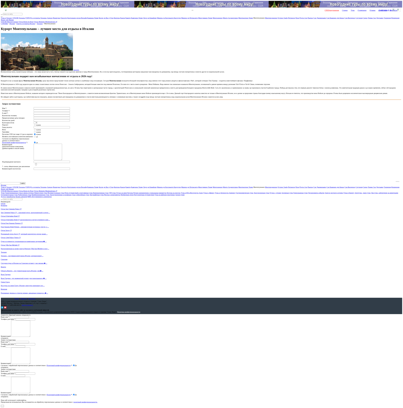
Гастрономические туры (244, 193)
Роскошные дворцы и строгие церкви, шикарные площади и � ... (24, 293)
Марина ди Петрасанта (189, 18)
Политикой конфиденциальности (14, 142)
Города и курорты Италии (25, 24)
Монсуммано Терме (205, 18)
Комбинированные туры (40, 195)
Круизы (130, 193)
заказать (76, 70)
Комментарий (6, 336)
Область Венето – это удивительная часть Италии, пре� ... (22, 271)
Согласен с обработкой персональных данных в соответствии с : (36, 365)
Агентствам (383, 10)
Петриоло (291, 18)
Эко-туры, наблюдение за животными (384, 193)
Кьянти (128, 18)
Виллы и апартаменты (112, 195)
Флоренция (395, 18)
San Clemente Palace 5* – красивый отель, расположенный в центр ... (25, 212)
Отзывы (372, 10)
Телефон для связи (8, 319)
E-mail (3, 346)
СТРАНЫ (4, 24)
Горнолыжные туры (300, 193)
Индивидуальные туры (56, 193)
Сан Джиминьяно (319, 18)
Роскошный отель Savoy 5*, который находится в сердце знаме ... (24, 234)
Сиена (365, 18)
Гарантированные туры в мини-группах (19, 193)
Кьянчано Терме (137, 18)
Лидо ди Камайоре (150, 18)
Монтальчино (217, 18)
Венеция (4, 289)
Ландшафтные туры (97, 195)
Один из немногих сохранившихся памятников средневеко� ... (24, 241)
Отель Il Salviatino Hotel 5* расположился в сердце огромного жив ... (25, 220)
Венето (3, 267)
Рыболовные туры (24, 195)
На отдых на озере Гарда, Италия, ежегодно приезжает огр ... (23, 286)
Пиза (297, 18)
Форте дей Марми (7, 20)
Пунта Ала (303, 18)
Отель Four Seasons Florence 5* (12, 223)
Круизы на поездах (174, 193)
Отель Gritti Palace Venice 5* (11, 237)
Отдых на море (121, 193)
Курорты (4, 205)
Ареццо (50, 18)
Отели (3, 203)
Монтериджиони (271, 18)
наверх (397, 181)
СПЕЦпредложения (332, 10)
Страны (345, 10)
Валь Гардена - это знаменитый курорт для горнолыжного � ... (23, 278)
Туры (353, 10)
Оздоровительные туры (9, 195)
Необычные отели (127, 195)
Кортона (117, 18)
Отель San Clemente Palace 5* (11, 209)
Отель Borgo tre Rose (26, 22)
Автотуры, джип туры (363, 193)
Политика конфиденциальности (128, 312)
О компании (362, 10)
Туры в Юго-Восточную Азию (192, 193)
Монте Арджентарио (230, 18)
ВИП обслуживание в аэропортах (39, 197)
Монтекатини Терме (245, 18)
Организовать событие (316, 193)
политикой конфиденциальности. (85, 402)
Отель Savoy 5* (6, 230)
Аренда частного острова (334, 193)
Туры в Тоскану (6, 18)
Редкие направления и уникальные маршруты (149, 193)
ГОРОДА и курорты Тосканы (36, 18)
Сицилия (4, 259)
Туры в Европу (348, 193)
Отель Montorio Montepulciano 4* (45, 22)
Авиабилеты (10, 197)
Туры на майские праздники (164, 195)
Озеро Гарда (5, 282)
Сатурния (359, 18)
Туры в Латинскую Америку (225, 193)
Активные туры (287, 193)
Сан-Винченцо (349, 18)
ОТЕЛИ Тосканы (19, 18)
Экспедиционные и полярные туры (63, 195)
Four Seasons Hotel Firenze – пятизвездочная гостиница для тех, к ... (25, 227)
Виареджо (56, 18)
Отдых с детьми (275, 193)
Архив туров (179, 195)
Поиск (16, 299)
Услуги (3, 197)
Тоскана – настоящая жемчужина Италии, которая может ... (22, 256)
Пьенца (310, 18)
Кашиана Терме (92, 18)
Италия (12, 24)
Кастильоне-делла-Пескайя (77, 18)
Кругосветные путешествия (144, 195)
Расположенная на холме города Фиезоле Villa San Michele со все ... (25, 249)
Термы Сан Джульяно (375, 18)
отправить (4, 397)
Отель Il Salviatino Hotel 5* (10, 216)
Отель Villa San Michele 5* (10, 245)
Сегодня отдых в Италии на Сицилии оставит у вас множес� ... (24, 263)
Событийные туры (82, 195)
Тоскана (40, 24)
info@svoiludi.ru (27, 305)
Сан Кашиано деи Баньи (335, 18)
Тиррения (387, 18)
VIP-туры (112, 193)
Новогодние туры (40, 193)
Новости (24, 299)
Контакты (393, 10)
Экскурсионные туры (261, 193)
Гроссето (64, 18)
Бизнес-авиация (21, 197)
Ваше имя (5, 317)
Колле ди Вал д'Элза (106, 18)
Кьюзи (122, 18)
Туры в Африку (208, 193)
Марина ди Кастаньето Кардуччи (169, 18)
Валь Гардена (5, 274)
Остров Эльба (283, 18)
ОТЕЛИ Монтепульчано (9, 22)
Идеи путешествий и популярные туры (79, 193)
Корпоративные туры (101, 193)
